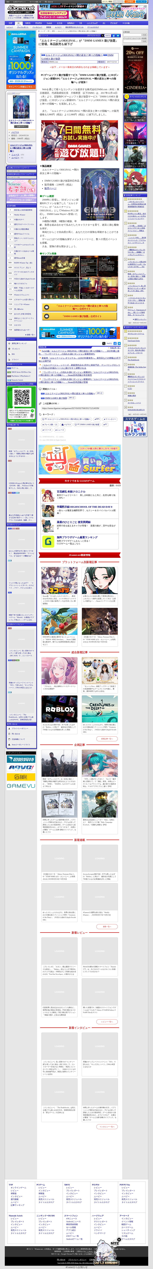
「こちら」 (90, 1251)
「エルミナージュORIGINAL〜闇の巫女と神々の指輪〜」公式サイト (82, 307)
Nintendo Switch (17, 380)
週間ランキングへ (140, 319)
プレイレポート (23, 27)
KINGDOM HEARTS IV (136, 410)
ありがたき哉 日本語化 (22, 314)
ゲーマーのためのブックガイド (24, 273)
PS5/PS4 (38, 23)
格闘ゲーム (126, 1224)
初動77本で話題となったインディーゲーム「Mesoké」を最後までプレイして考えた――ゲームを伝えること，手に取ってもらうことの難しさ (21, 617)
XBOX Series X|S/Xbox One (21, 372)
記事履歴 (130, 1)
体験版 (48, 27)
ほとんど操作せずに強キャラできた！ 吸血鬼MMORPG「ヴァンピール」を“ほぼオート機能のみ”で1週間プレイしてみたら (21, 553)
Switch (49, 23)
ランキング (141, 1)
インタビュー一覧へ (107, 1127)
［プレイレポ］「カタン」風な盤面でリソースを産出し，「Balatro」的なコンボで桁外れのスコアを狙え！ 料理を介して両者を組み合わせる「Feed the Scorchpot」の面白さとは (59, 970)
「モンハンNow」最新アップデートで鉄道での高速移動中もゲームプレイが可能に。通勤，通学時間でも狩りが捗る (99, 688)
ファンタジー (110, 419)
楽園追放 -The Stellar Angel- (137, 368)
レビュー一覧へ (107, 1022)
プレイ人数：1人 (51, 424)
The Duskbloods (133, 360)
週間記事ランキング (19, 343)
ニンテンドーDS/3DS (46, 1216)
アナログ (113, 23)
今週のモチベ (19, 219)
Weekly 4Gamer (19, 215)
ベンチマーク (100, 1233)
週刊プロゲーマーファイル (24, 224)
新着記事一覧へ (107, 739)
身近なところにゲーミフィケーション (24, 319)
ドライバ (15, 359)
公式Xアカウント (19, 2)
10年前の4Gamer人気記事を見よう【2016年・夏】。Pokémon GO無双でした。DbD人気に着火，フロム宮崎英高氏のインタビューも (21, 485)
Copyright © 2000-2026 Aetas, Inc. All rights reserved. (76, 1263)
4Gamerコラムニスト (22, 295)
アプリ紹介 (71, 1230)
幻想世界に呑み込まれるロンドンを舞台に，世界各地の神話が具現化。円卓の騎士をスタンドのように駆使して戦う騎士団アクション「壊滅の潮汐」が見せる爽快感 (59, 1011)
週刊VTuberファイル (21, 234)
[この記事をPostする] (102, 35)
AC (104, 23)
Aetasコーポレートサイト (21, 744)
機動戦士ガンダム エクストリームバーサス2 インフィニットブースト (137, 379)
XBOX (27, 23)
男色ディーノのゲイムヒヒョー (24, 239)
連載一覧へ (31, 335)
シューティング (128, 1230)
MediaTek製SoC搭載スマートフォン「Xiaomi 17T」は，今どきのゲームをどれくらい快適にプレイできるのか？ (99, 969)
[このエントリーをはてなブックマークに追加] (118, 37)
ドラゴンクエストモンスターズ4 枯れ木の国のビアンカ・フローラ (137, 350)
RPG (98, 419)
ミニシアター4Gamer (22, 304)
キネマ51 (17, 325)
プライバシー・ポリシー (77, 1259)
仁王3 (130, 388)
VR (80, 23)
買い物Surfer (18, 309)
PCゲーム (15, 368)
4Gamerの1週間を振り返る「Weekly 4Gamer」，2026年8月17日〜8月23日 (97, 913)
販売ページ (50, 188)
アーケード (124, 1216)
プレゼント (16, 349)
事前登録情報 (72, 1224)
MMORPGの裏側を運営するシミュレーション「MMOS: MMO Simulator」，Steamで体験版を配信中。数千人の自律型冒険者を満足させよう (59, 640)
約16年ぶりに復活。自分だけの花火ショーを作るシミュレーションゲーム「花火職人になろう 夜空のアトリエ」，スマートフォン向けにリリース (137, 216)
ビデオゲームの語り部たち (24, 299)
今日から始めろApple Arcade (24, 279)
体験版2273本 (28, 18)
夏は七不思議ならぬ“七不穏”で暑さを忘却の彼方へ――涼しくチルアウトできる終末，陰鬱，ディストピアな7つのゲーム (21, 517)
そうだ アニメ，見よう (22, 267)
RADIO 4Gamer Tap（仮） (23, 263)
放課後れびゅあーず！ (22, 330)
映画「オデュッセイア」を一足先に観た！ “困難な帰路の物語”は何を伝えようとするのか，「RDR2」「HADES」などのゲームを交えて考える (21, 453)
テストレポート (101, 1221)
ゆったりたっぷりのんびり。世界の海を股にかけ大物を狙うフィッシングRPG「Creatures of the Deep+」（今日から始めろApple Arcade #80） (99, 728)
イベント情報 (127, 1221)
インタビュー (37, 27)
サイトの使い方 (35, 2)
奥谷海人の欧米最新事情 (23, 210)
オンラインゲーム (18, 1187)
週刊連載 (15, 1199)
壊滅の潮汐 (132, 395)
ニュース (15, 154)
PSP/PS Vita (125, 1185)
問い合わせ (49, 2)
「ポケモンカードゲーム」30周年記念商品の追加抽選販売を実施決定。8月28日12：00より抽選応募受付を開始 (137, 204)
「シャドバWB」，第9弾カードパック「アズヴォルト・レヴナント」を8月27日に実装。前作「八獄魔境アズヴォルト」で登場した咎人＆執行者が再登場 (137, 240)
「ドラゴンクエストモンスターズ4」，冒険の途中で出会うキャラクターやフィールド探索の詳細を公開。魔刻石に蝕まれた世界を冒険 (137, 300)
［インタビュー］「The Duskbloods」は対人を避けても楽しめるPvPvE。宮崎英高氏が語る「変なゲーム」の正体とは (21, 717)
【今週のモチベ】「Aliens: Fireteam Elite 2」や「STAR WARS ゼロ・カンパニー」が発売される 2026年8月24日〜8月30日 (99, 639)
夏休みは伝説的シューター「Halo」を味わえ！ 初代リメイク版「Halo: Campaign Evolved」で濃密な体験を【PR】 (98, 822)
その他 (124, 1236)
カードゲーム (127, 1227)
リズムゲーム (127, 1233)
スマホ (59, 23)
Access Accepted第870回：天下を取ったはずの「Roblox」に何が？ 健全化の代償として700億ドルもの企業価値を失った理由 (59, 727)
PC (19, 23)
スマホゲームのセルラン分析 (24, 246)
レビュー (10, 27)
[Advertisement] (79, 1158)
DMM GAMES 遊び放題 (56, 398)
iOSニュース (71, 1218)
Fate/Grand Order (134, 341)
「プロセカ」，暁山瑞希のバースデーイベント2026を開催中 (59, 687)
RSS (8, 2)
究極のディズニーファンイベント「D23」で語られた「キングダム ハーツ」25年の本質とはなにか (21, 685)
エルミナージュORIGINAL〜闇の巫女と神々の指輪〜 (21, 121)
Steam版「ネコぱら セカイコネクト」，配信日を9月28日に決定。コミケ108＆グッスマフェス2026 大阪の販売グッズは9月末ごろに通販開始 (59, 599)
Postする (107, 35)
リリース (47, 430)
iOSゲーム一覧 (72, 1236)
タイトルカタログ (46, 1202)
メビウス (15, 132)
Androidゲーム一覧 (74, 1239)
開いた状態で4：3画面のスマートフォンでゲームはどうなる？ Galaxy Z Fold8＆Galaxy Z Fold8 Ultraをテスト (99, 1010)
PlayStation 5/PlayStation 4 (21, 376)
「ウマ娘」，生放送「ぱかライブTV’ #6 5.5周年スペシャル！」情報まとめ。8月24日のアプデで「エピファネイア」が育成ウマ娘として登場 (137, 228)
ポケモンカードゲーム (136, 334)
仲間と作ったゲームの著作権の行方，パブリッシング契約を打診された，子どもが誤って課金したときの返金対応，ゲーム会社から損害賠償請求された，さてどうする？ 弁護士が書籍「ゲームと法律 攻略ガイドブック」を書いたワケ (59, 826)
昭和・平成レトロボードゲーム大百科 (24, 289)
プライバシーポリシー (20, 728)
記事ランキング (17, 1205)
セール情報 (71, 1227)
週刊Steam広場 (19, 258)
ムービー (58, 27)
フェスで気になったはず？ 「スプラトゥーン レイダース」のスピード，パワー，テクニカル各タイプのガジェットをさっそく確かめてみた (21, 585)
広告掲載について (18, 739)
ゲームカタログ (93, 27)
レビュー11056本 (15, 18)
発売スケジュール (46, 1199)
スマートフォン (71, 1216)
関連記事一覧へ (115, 348)
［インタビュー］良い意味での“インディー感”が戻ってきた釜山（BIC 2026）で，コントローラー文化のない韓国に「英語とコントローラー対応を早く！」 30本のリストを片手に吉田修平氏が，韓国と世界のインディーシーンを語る (21, 653)
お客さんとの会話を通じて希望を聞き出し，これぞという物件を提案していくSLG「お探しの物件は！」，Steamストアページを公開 (99, 598)
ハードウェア (92, 23)
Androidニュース (73, 1221)
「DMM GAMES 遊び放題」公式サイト (82, 316)
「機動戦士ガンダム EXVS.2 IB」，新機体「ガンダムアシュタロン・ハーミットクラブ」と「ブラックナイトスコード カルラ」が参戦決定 (137, 252)
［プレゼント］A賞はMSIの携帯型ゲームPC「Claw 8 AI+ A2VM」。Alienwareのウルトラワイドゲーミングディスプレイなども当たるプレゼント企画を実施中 (137, 264)
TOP (10, 23)
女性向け (70, 23)
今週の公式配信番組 (21, 229)
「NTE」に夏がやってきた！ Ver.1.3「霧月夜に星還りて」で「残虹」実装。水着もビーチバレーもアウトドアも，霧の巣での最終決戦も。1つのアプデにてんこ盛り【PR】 (99, 782)
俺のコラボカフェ (20, 283)
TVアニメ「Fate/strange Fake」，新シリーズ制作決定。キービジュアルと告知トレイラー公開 (137, 312)
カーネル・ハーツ (134, 403)
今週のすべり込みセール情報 (24, 252)
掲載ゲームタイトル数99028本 (21, 16)
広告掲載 (92, 1259)
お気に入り (118, 1)
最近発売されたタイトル (74, 27)
